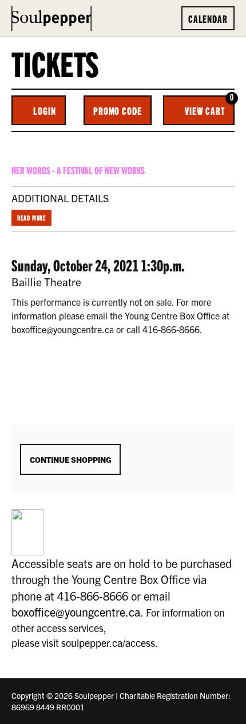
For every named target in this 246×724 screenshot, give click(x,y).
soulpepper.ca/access (108, 642)
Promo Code (117, 110)
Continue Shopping (70, 459)
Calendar (208, 18)
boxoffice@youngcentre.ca (75, 612)
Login (44, 110)
